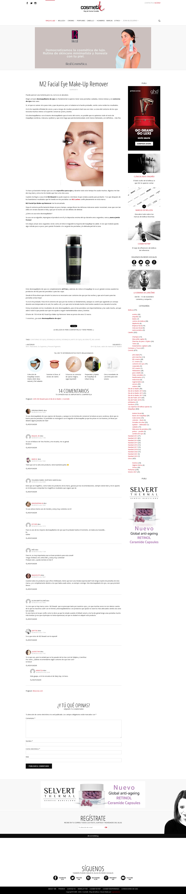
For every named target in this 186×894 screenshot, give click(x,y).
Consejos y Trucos (134, 348)
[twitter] (31, 3)
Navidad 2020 (133, 452)
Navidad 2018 (133, 449)
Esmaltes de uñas (138, 422)
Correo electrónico (33, 749)
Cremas (71, 20)
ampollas (135, 317)
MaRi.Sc (34, 459)
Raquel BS (36, 436)
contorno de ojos (38, 339)
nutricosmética (137, 330)
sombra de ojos (137, 434)
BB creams (136, 359)
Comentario (30, 718)
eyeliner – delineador (139, 425)
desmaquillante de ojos (71, 339)
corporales (136, 366)
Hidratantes (136, 371)
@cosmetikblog (93, 836)
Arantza (39, 670)
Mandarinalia (37, 503)
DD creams (136, 368)
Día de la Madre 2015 (135, 393)
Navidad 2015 (133, 443)
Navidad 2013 (133, 438)
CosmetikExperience (111, 889)
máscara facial (137, 328)
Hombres (131, 404)
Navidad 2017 (133, 447)
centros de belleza (138, 321)
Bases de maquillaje (139, 416)
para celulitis (136, 373)
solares (134, 386)
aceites (134, 314)
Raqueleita (36, 575)
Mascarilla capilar (138, 339)
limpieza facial (137, 326)
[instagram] (35, 3)
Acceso (157, 3)
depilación (135, 323)
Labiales (135, 427)
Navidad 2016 (133, 445)
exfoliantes (132, 402)
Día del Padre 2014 (134, 398)
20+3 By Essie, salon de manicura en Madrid (106, 346)
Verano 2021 (132, 472)
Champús (135, 337)
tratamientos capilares (140, 346)
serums (134, 384)
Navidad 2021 (133, 454)
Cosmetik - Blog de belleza (90, 892)
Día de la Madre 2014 (135, 391)
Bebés (134, 319)
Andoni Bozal (137, 413)
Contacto (148, 3)
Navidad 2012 (133, 436)
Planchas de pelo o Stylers (141, 341)
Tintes (134, 344)
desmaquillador (54, 339)
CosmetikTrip (95, 889)
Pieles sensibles (137, 375)
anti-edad (135, 355)
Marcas (109, 20)
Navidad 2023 (133, 456)
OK (106, 827)
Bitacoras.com (38, 691)
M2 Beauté (87, 339)
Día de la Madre (133, 389)
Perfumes (131, 470)
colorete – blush (137, 420)
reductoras (136, 380)
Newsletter (83, 889)
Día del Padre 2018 (134, 400)
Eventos (135, 463)
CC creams (136, 362)
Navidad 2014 (133, 440)
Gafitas (35, 631)
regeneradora (137, 382)
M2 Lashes (76, 199)
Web (27, 757)
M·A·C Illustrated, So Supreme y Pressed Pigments (43, 346)
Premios (61, 889)
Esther (34, 524)
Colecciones (136, 418)
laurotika (36, 652)
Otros (117, 20)
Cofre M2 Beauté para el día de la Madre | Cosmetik (51, 399)
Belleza (61, 20)
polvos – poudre (138, 431)
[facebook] (27, 3)
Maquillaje (50, 20)
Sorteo (134, 467)
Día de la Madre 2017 (135, 395)
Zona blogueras (130, 20)
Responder (32, 424)
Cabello (130, 332)
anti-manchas (137, 357)
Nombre (29, 741)
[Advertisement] (144, 587)
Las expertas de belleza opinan (139, 407)
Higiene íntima (137, 465)
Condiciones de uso (129, 889)
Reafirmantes (137, 377)
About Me (52, 889)
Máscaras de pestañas (140, 429)
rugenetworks (116, 892)
